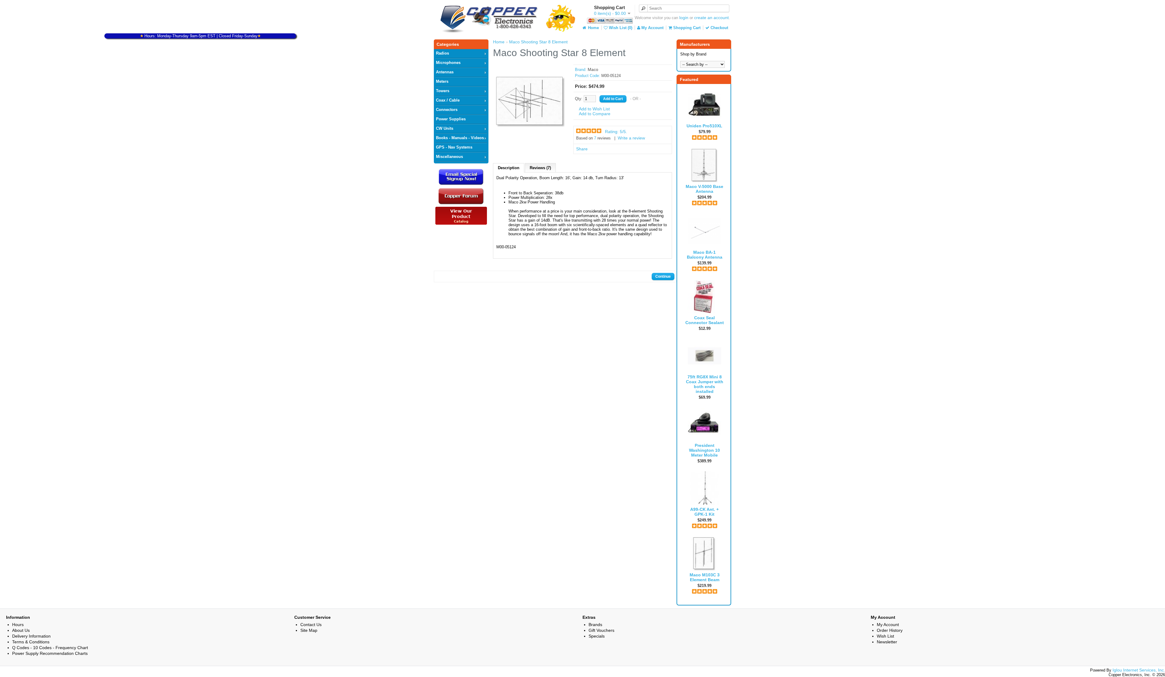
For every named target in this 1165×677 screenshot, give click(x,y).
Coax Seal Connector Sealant (704, 320)
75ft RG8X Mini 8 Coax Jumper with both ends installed (704, 384)
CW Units (444, 128)
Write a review (631, 138)
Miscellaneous (449, 156)
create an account (711, 17)
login (683, 17)
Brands (595, 624)
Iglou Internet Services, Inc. (1139, 670)
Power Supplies (451, 119)
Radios (442, 53)
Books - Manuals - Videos (460, 138)
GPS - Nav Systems (454, 147)
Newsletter (887, 641)
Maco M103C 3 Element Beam (705, 577)
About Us (21, 630)
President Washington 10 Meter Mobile (704, 450)
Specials (597, 636)
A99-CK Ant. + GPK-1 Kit (704, 512)
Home (593, 27)
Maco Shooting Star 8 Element (538, 41)
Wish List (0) (620, 27)
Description (508, 168)
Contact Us (311, 624)
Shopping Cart (686, 27)
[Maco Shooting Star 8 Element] (530, 135)
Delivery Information (31, 636)
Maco (593, 69)
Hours (18, 624)
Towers (442, 91)
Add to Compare (594, 113)
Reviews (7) (540, 168)
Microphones (448, 62)
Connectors (447, 109)
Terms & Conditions (30, 641)
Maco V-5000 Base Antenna (704, 189)
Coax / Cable (448, 100)
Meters (442, 81)
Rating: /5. (616, 131)
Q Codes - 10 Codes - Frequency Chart (50, 647)
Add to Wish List (594, 108)
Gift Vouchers (601, 630)
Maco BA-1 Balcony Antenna (704, 255)
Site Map (308, 630)
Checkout (718, 27)
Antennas (445, 72)
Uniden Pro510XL (704, 125)
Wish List (885, 636)
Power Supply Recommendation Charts (50, 653)
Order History (890, 630)
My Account (652, 27)
